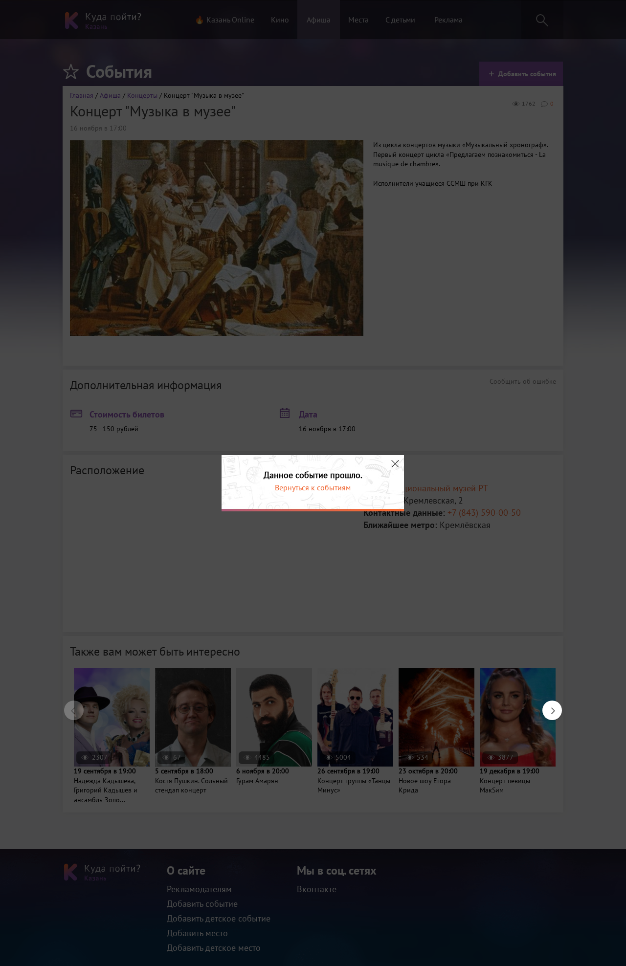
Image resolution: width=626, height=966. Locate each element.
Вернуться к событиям (313, 487)
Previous (69, 705)
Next (547, 705)
